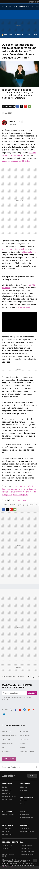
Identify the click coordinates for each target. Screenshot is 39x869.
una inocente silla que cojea (14, 249)
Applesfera (6, 793)
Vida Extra (23, 790)
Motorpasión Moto (26, 817)
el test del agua (29, 252)
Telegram (24, 709)
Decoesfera (6, 831)
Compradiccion (7, 834)
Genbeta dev (24, 739)
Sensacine (23, 801)
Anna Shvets (22, 500)
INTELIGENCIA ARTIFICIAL (23, 7)
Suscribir (32, 693)
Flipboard (25, 106)
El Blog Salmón (25, 828)
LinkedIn (4, 713)
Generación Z (19, 34)
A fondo (13, 505)
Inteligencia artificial (9, 735)
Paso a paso (6, 731)
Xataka (4, 787)
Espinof (22, 804)
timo (3, 748)
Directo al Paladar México (8, 855)
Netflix (22, 748)
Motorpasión (24, 814)
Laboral (31, 505)
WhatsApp (6, 752)
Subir (31, 776)
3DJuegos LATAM (26, 845)
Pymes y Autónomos (27, 831)
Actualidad (24, 731)
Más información (7, 867)
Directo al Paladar (8, 814)
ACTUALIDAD (6, 7)
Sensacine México (26, 848)
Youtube (20, 709)
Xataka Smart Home (9, 796)
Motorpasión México (27, 854)
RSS (29, 709)
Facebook (17, 106)
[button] (15, 121)
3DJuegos (23, 787)
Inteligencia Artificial (27, 752)
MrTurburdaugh (23, 307)
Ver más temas (9, 759)
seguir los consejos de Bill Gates (16, 161)
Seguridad (6, 739)
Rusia (29, 34)
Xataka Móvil (6, 790)
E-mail (29, 106)
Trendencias (6, 828)
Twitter (21, 106)
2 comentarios (10, 106)
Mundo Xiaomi (7, 799)
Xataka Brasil (6, 848)
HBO (35, 34)
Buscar (36, 767)
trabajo (22, 505)
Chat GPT (21, 677)
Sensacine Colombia (27, 851)
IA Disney (31, 677)
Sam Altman (8, 34)
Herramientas (25, 735)
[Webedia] (34, 1)
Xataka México (7, 845)
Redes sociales (7, 743)
